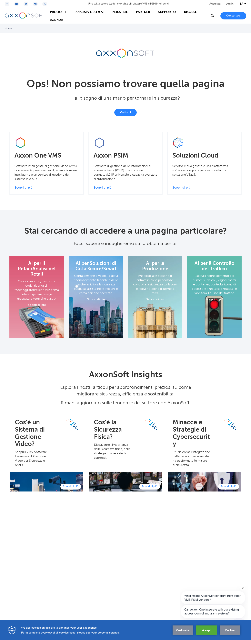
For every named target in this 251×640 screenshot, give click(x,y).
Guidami (125, 112)
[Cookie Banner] (125, 630)
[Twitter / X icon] (44, 4)
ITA (241, 4)
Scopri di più (37, 305)
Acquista (215, 3)
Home (8, 28)
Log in (230, 3)
